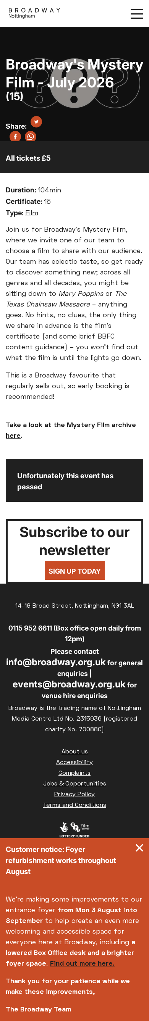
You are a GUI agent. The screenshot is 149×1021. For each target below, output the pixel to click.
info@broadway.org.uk (56, 662)
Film (31, 213)
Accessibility (74, 762)
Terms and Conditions (74, 805)
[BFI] (74, 831)
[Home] (34, 13)
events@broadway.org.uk (69, 684)
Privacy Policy (74, 794)
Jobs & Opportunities (74, 784)
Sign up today (75, 571)
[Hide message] (139, 849)
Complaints (74, 773)
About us (75, 752)
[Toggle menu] (137, 13)
